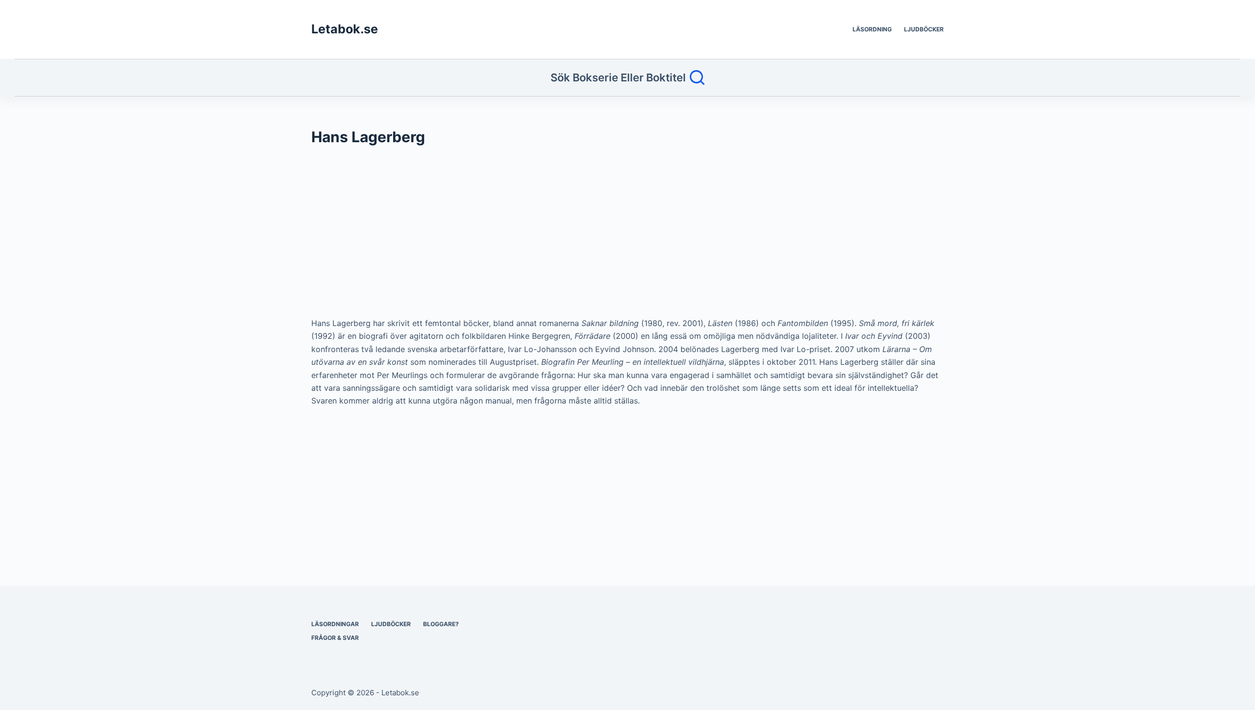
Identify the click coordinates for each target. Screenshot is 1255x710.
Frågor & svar (335, 637)
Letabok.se (344, 29)
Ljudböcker (924, 29)
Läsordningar (335, 624)
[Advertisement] (605, 236)
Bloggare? (441, 624)
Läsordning (872, 29)
